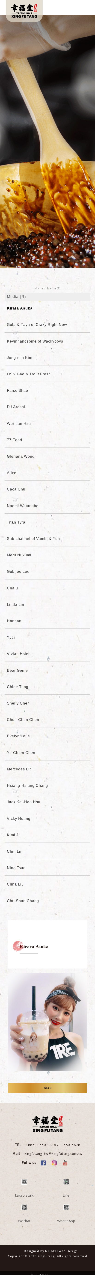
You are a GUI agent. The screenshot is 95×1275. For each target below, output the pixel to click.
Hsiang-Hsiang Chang (27, 786)
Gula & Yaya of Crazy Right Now (37, 325)
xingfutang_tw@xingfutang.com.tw (53, 1153)
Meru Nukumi (19, 555)
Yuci (11, 637)
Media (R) (53, 288)
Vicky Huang (18, 819)
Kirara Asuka (20, 308)
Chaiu (12, 588)
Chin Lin (15, 851)
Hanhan (14, 621)
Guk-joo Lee (18, 571)
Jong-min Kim (19, 358)
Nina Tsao (16, 868)
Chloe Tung (17, 687)
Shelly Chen (18, 703)
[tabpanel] (47, 141)
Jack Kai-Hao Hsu (23, 802)
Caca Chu (16, 489)
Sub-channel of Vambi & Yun (33, 539)
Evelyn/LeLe (18, 736)
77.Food (14, 440)
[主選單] (83, 8)
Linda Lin (15, 605)
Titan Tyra (16, 522)
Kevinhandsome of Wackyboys (35, 341)
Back (48, 1088)
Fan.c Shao (17, 390)
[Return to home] (24, 11)
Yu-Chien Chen (21, 753)
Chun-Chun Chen (23, 720)
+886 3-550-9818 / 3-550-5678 (53, 1144)
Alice (11, 473)
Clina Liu (15, 884)
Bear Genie (17, 670)
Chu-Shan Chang (23, 901)
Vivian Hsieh (19, 654)
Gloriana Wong (21, 456)
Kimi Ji (13, 835)
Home (39, 288)
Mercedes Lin (19, 769)
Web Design (68, 1251)
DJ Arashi (16, 407)
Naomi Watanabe (23, 506)
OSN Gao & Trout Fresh (29, 374)
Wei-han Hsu (19, 424)
